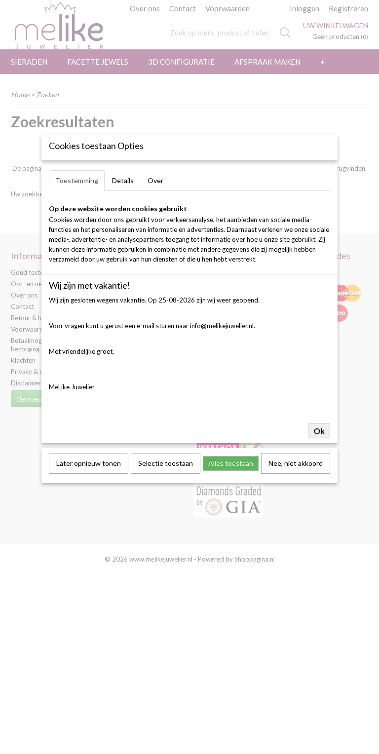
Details (123, 180)
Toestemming (76, 180)
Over (155, 180)
